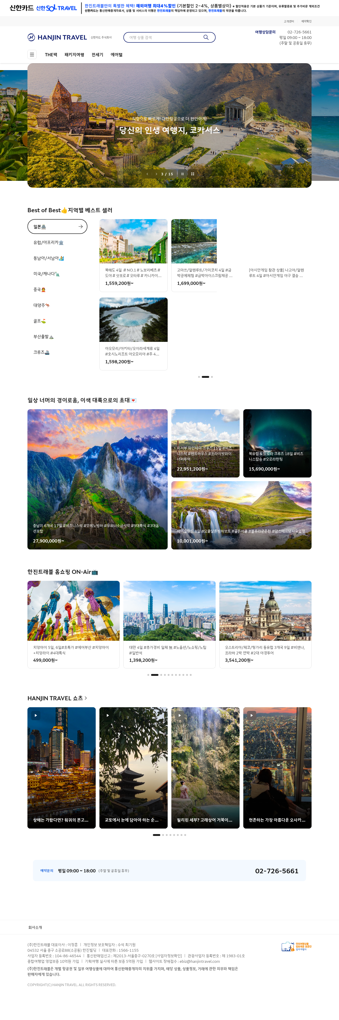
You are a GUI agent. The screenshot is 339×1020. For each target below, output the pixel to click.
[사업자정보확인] (169, 955)
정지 (182, 174)
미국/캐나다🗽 (46, 274)
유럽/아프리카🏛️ (48, 242)
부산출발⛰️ (43, 336)
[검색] (206, 37)
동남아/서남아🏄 (48, 258)
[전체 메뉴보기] (32, 54)
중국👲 (39, 289)
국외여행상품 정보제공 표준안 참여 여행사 (297, 946)
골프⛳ (39, 321)
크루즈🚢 (41, 352)
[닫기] (308, 8)
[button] (199, 377)
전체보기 (192, 174)
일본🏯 (39, 227)
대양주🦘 (41, 305)
